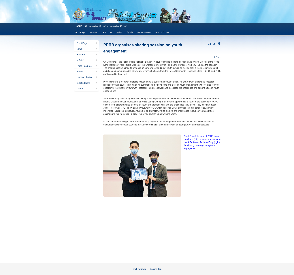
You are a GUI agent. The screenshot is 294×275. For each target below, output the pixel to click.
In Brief (80, 60)
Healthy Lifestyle (84, 77)
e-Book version (144, 32)
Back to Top (156, 268)
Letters (80, 88)
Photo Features (84, 65)
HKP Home (107, 32)
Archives (93, 32)
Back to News (139, 268)
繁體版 (119, 32)
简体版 (130, 32)
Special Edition (162, 32)
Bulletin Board (83, 82)
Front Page (80, 32)
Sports (80, 71)
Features (81, 54)
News (79, 48)
